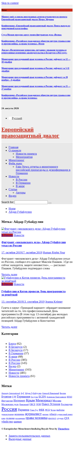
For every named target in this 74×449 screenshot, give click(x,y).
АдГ (22, 393)
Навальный (24, 404)
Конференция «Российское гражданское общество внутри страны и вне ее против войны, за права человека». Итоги (35, 42)
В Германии (23, 182)
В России (21, 179)
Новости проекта (26, 153)
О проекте (15, 150)
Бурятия (6, 396)
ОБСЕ (32, 404)
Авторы (21, 192)
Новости (14, 176)
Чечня (53, 410)
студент (60, 418)
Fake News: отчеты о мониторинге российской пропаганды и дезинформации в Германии (43, 170)
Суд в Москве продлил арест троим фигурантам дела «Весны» (31, 34)
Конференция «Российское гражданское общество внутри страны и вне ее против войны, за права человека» (35, 96)
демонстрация (7, 414)
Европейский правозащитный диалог (30, 132)
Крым (30, 400)
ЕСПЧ (42, 396)
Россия (9, 409)
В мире (20, 186)
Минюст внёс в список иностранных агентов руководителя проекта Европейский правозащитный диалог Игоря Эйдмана (34, 18)
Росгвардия (66, 404)
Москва (56, 400)
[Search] (49, 203)
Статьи (13, 189)
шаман (18, 421)
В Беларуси (16, 346)
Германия (23, 396)
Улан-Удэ (34, 410)
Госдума (34, 397)
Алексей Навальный (50, 393)
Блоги (12, 343)
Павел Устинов (51, 404)
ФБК (41, 409)
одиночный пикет (65, 414)
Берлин (63, 393)
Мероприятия (24, 156)
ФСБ (47, 409)
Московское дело (10, 404)
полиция (10, 418)
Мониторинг (16, 160)
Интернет (19, 400)
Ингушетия (7, 400)
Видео (12, 195)
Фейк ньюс (15, 163)
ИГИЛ (69, 397)
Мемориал (44, 400)
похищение (20, 418)
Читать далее (9, 274)
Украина (23, 409)
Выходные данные (20, 439)
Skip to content (9, 3)
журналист (33, 414)
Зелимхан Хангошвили (56, 397)
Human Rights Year (54, 252)
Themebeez (63, 428)
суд (66, 418)
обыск (53, 414)
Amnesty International (10, 393)
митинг (45, 414)
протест (52, 418)
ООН (38, 404)
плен (3, 418)
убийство (7, 421)
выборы (60, 409)
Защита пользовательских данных (29, 435)
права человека (36, 418)
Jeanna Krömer (54, 301)
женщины (19, 414)
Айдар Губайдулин (33, 393)
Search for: (7, 202)
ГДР (14, 396)
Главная (13, 147)
